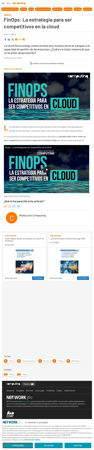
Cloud (58, 9)
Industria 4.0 (84, 9)
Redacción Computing (13, 69)
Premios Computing (10, 9)
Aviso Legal (39, 390)
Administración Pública (36, 9)
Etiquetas (20, 390)
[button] (6, 3)
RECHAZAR (49, 445)
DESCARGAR (38, 278)
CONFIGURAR (18, 445)
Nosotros (10, 390)
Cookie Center (69, 390)
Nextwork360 (25, 401)
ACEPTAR (78, 445)
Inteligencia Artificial (69, 9)
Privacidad (50, 390)
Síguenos (27, 384)
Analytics (22, 9)
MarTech (50, 9)
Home (6, 34)
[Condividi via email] (16, 39)
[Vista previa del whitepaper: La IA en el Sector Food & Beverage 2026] (69, 262)
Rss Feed (29, 390)
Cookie (59, 390)
